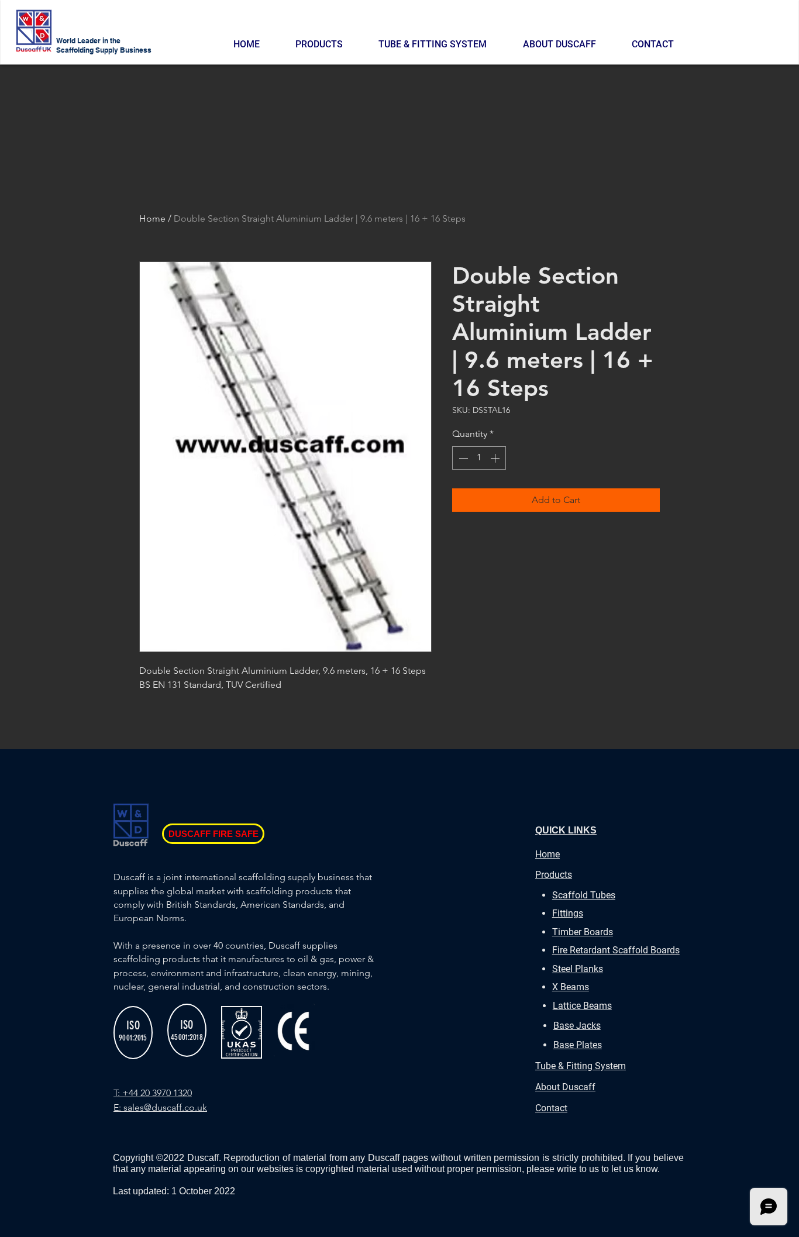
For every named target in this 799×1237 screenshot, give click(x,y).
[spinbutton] (479, 458)
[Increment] (496, 458)
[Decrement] (462, 458)
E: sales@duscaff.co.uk (160, 1107)
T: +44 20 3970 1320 (152, 1092)
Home (152, 218)
